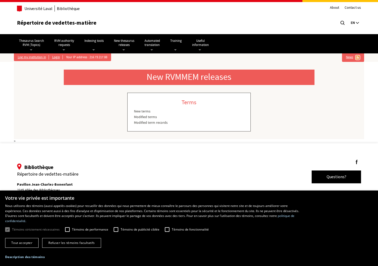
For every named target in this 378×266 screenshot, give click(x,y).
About (334, 8)
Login (56, 57)
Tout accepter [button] (21, 243)
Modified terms (145, 117)
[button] (25, 257)
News (349, 57)
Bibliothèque (68, 8)
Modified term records (151, 123)
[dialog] (189, 228)
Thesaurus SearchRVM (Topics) (31, 43)
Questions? (336, 176)
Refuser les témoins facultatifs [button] (71, 243)
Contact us (353, 8)
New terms (142, 111)
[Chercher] (342, 23)
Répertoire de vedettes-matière (56, 22)
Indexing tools (94, 41)
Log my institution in (32, 57)
